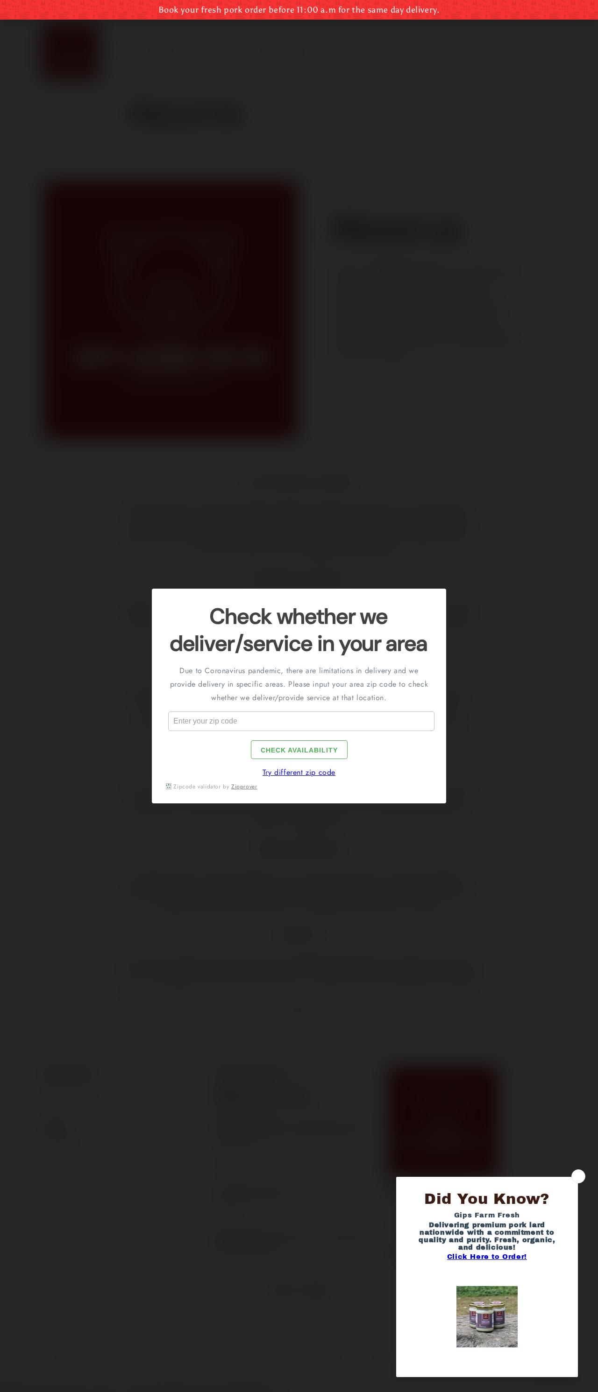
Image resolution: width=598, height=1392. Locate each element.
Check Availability (299, 750)
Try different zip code (299, 772)
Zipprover (244, 786)
